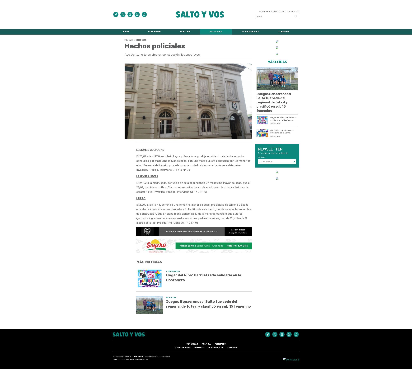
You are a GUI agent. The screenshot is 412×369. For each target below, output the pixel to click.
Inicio (125, 32)
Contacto (199, 348)
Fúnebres (284, 32)
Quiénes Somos (182, 348)
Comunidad (154, 32)
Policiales (216, 32)
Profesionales (250, 32)
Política (185, 32)
